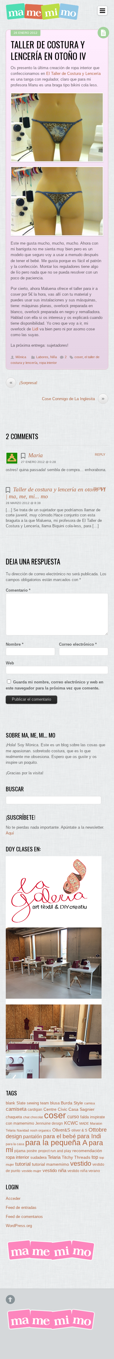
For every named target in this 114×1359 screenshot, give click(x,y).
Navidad (23, 1130)
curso (73, 1116)
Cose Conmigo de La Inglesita (73, 398)
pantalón (32, 1136)
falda (84, 1117)
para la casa (15, 1144)
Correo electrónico (78, 644)
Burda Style (72, 1102)
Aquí (10, 833)
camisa (89, 1103)
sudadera (38, 1157)
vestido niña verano (83, 1171)
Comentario (18, 590)
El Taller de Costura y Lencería (73, 73)
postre (32, 1151)
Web (10, 663)
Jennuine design (49, 1123)
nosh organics (40, 1130)
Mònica (21, 357)
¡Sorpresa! (23, 382)
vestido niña (54, 1170)
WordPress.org (19, 1225)
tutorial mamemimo (50, 1164)
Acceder (13, 1198)
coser (78, 357)
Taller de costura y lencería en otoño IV (48, 50)
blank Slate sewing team (27, 1103)
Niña (53, 357)
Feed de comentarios (24, 1216)
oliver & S (79, 1130)
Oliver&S (61, 1130)
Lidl (35, 329)
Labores (42, 357)
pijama (20, 1151)
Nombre (14, 644)
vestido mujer (31, 1171)
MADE (84, 1123)
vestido (80, 1163)
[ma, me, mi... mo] (51, 1259)
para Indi (89, 1136)
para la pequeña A (56, 1143)
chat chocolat (33, 1117)
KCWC (71, 1123)
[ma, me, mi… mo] (43, 16)
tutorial (23, 1164)
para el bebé (59, 1136)
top (95, 1157)
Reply (100, 454)
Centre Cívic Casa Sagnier (69, 1109)
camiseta (16, 1109)
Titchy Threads (76, 1157)
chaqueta (14, 1117)
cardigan (35, 1109)
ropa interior (48, 363)
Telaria (54, 1157)
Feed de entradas (21, 1207)
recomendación (87, 1151)
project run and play (54, 1151)
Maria (35, 455)
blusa (55, 1103)
